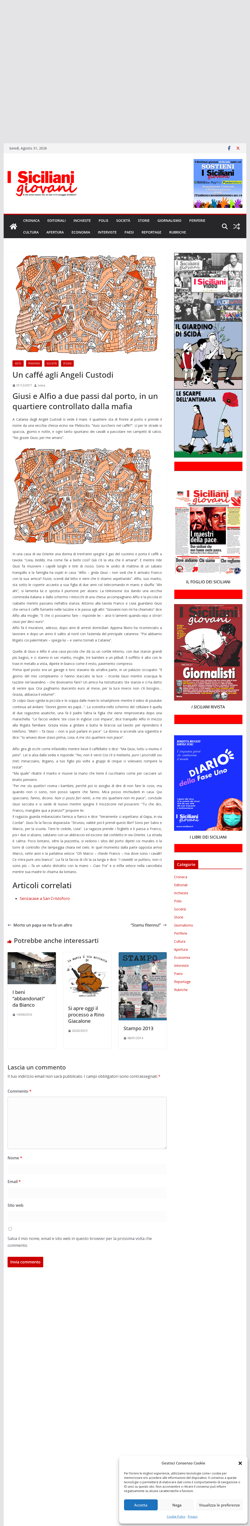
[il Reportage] (0, 55)
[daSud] (0, 34)
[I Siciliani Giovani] (13, 226)
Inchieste (82, 220)
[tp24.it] (0, 97)
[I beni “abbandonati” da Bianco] (32, 955)
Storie (144, 220)
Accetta (140, 1505)
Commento (19, 1091)
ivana (41, 385)
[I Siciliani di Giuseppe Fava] (0, 118)
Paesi (129, 232)
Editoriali (56, 220)
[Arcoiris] (0, 13)
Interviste (107, 232)
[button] (240, 1463)
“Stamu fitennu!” (146, 925)
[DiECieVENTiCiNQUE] (0, 41)
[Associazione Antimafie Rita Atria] (0, 76)
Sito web (15, 1205)
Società (123, 220)
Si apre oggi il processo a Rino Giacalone (86, 1014)
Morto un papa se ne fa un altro (42, 925)
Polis (103, 220)
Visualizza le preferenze (219, 1505)
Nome (15, 1158)
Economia (81, 232)
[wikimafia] (0, 104)
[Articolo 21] (0, 20)
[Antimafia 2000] (0, 6)
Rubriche (177, 232)
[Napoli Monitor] (0, 69)
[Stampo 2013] (143, 955)
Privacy (193, 1517)
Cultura (31, 232)
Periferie (197, 220)
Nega (177, 1505)
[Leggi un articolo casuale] (236, 226)
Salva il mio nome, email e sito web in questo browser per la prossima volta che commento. (80, 1242)
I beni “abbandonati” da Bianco (28, 998)
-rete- (18, 363)
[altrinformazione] (0, 132)
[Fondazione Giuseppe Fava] (0, 111)
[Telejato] (0, 90)
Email (14, 1181)
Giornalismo (169, 220)
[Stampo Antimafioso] (0, 83)
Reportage (151, 232)
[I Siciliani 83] (0, 125)
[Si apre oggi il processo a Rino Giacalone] (87, 955)
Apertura (55, 232)
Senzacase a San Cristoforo (45, 898)
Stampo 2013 (138, 1028)
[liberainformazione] (0, 62)
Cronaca (31, 220)
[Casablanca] (0, 27)
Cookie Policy (176, 1517)
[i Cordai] (0, 48)
